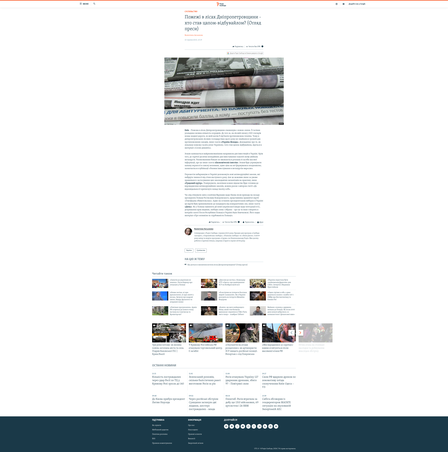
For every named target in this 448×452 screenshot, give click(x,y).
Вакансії (191, 439)
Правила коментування (162, 443)
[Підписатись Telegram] (259, 426)
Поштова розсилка (160, 434)
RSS (153, 439)
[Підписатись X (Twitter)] (237, 426)
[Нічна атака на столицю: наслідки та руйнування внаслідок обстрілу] (315, 332)
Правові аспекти (195, 434)
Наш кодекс (193, 430)
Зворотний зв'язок (195, 443)
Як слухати (156, 425)
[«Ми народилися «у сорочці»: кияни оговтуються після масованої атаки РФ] (279, 332)
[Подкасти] (336, 4)
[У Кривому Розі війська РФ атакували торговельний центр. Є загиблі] (206, 332)
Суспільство (191, 12)
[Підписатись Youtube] (243, 426)
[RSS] (265, 426)
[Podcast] (270, 426)
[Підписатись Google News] (231, 426)
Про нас (191, 425)
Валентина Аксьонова (194, 35)
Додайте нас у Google (357, 4)
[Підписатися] (276, 426)
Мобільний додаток (160, 430)
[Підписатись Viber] (254, 426)
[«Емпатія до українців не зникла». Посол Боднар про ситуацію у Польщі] (160, 283)
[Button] (237, 46)
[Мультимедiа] (343, 4)
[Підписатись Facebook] (226, 426)
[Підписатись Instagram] (248, 426)
